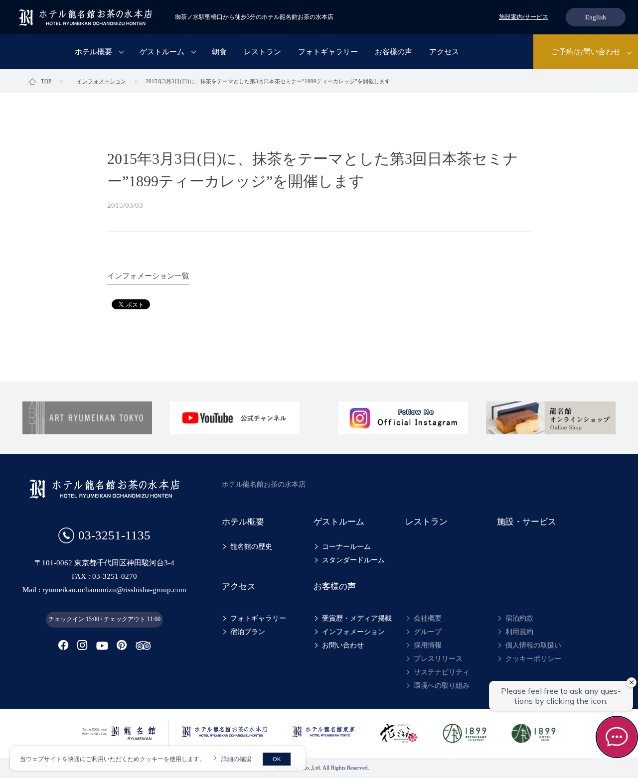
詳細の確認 (236, 759)
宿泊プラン (247, 632)
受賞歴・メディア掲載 (357, 618)
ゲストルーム (162, 52)
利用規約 (519, 632)
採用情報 (428, 645)
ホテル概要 (93, 52)
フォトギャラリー (328, 52)
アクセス (444, 52)
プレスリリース (438, 658)
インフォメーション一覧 (148, 276)
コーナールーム (346, 546)
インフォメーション (353, 632)
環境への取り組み (442, 685)
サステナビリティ (442, 672)
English (595, 17)
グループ (428, 632)
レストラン (262, 52)
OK (277, 759)
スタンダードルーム (353, 560)
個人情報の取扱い (533, 645)
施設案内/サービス (523, 16)
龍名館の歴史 (251, 546)
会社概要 (428, 618)
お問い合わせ (343, 645)
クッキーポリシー (533, 658)
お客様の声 (393, 52)
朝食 (219, 52)
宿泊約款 (519, 618)
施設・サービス (526, 521)
